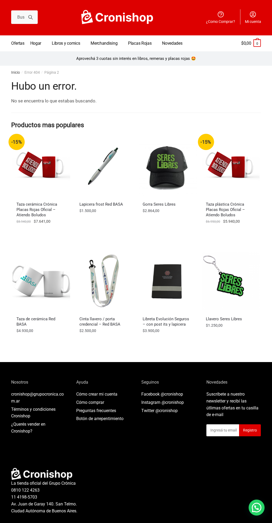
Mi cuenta (253, 21)
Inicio (15, 72)
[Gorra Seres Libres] (168, 167)
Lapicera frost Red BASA (101, 204)
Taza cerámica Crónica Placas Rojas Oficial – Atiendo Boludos (36, 209)
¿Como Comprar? (220, 21)
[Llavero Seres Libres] (231, 281)
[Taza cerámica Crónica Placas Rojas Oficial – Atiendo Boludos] (41, 167)
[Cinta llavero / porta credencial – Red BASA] (104, 281)
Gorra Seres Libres (159, 204)
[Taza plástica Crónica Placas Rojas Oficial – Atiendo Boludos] (231, 167)
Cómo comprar (90, 402)
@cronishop (172, 394)
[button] (257, 508)
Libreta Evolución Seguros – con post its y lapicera (166, 322)
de (100, 418)
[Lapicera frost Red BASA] (104, 167)
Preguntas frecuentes (96, 410)
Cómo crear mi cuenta (96, 394)
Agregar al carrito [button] (41, 233)
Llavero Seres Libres (224, 319)
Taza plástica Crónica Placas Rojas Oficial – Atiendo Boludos (225, 209)
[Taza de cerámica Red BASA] (41, 281)
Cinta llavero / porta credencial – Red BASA (99, 322)
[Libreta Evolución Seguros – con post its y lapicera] (168, 281)
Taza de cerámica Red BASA (35, 322)
